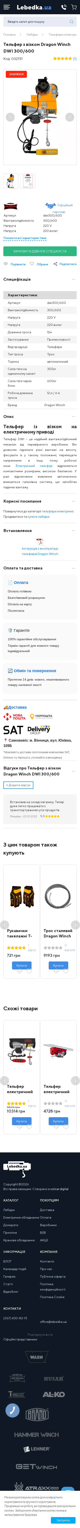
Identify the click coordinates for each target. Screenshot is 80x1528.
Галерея (9, 1276)
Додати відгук (18, 785)
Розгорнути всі (39, 1334)
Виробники (48, 1225)
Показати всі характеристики (24, 238)
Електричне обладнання (21, 1217)
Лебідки (32, 34)
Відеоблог (10, 1291)
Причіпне (10, 1232)
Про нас (46, 1269)
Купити (21, 965)
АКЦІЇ (44, 1240)
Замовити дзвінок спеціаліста (40, 251)
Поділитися (67, 264)
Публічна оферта (53, 1276)
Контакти (47, 1261)
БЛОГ (7, 1261)
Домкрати (10, 1225)
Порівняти (18, 264)
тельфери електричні (57, 511)
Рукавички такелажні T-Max (19, 936)
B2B (43, 1232)
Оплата (45, 1217)
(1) (75, 59)
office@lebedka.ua (53, 1321)
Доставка (17, 707)
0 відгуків (70, 947)
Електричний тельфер (34, 466)
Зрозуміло (63, 1520)
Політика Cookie (52, 1297)
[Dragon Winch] (19, 206)
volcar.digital (59, 1189)
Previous (4, 924)
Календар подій (14, 1269)
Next (75, 924)
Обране (42, 264)
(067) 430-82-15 (15, 1318)
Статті (8, 1284)
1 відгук (32, 947)
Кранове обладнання (19, 1240)
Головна (9, 34)
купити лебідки (38, 516)
